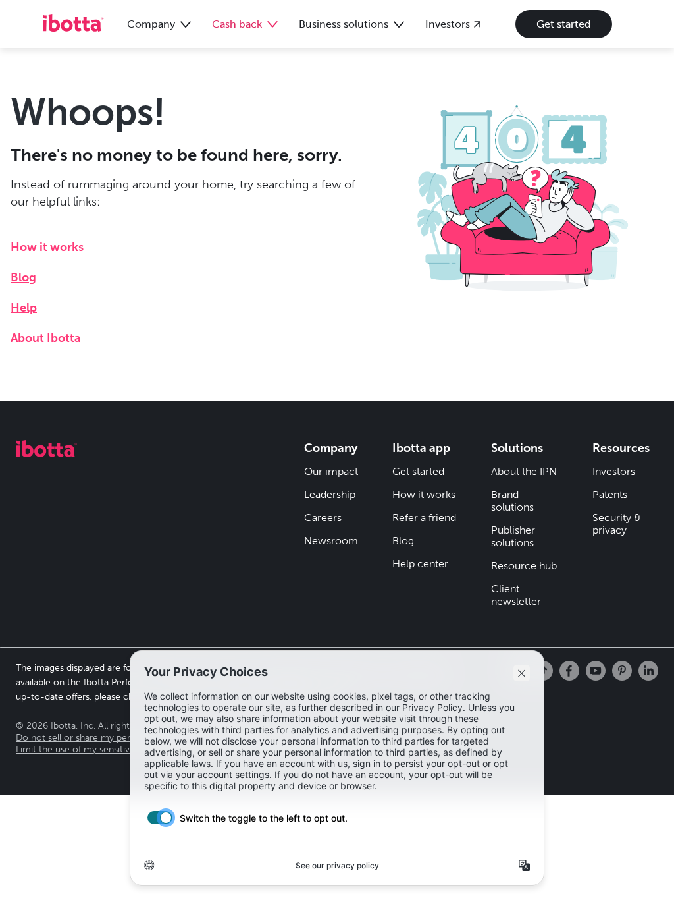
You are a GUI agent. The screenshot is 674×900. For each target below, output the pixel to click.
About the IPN (524, 471)
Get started (563, 24)
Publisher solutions (513, 536)
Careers (323, 517)
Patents (609, 494)
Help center (420, 563)
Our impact (331, 471)
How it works (47, 247)
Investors (613, 471)
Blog (23, 277)
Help (24, 307)
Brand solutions (512, 500)
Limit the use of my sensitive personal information (120, 749)
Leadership (329, 494)
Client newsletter (516, 594)
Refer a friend (424, 517)
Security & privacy (616, 523)
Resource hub (524, 565)
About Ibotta (46, 338)
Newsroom (331, 540)
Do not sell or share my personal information (109, 737)
